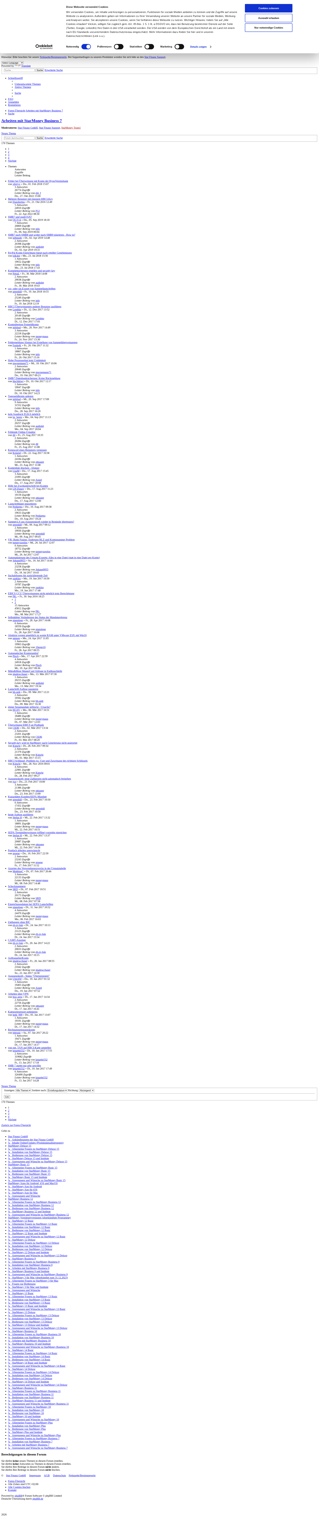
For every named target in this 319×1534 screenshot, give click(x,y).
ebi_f (38, 193)
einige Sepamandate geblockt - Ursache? (29, 707)
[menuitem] (28, 84)
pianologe (18, 620)
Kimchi (16, 745)
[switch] (118, 46)
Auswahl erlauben (268, 18)
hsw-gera (17, 996)
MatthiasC (18, 871)
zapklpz (17, 578)
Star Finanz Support (154, 57)
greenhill (17, 291)
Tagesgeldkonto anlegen (20, 396)
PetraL (16, 273)
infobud (17, 327)
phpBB (18, 1495)
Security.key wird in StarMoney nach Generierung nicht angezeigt (42, 742)
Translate (26, 65)
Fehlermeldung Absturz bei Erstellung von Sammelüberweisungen (42, 342)
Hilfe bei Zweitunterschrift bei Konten (28, 485)
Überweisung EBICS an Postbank (26, 725)
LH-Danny (18, 488)
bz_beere (17, 417)
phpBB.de (37, 1498)
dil (14, 435)
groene (16, 853)
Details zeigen (198, 46)
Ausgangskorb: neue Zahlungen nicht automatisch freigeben (39, 778)
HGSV (16, 710)
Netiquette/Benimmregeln (53, 57)
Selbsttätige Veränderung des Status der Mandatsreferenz (37, 617)
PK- (15, 596)
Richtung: (73, 1090)
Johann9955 (19, 560)
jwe (14, 781)
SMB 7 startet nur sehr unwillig (24, 1065)
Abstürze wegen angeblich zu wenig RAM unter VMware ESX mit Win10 (47, 635)
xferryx (16, 184)
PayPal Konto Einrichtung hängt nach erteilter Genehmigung (40, 252)
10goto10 (41, 647)
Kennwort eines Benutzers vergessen (27, 450)
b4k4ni (16, 255)
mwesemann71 (20, 363)
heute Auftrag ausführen (20, 814)
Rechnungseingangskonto (21, 1029)
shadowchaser (20, 674)
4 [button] (8, 157)
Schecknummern (17, 886)
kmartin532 (19, 1050)
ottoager (40, 462)
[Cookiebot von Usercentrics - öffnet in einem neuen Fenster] (44, 46)
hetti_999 (17, 1014)
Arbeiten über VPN (18, 993)
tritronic (17, 1032)
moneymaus (42, 336)
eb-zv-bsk (18, 925)
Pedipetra (17, 506)
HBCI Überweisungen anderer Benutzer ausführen (34, 306)
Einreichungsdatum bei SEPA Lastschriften (30, 904)
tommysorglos (20, 542)
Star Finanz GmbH (28, 127)
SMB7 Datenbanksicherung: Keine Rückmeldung (34, 378)
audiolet (40, 246)
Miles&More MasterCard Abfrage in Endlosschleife (35, 671)
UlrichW (17, 979)
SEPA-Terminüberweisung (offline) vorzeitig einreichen (37, 832)
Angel (38, 479)
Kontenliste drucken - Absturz (23, 468)
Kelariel (17, 453)
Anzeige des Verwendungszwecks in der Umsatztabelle (37, 868)
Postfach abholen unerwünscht (24, 850)
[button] (12, 160)
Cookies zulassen (269, 8)
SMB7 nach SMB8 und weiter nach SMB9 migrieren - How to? (41, 234)
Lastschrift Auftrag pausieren (23, 689)
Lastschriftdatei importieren (22, 503)
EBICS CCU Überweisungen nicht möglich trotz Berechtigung (41, 593)
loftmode (17, 237)
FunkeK (17, 345)
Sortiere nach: (39, 1090)
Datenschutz (59, 1475)
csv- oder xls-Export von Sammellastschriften (31, 288)
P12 (38, 211)
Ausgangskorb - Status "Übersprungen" (29, 976)
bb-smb (16, 692)
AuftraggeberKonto (18, 958)
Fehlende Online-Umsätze (21, 432)
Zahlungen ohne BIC (19, 922)
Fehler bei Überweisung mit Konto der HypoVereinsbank (38, 181)
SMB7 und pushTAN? (20, 216)
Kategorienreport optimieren (23, 1011)
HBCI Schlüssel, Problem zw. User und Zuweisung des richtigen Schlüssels (48, 760)
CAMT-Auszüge (17, 940)
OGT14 (17, 219)
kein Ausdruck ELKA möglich (24, 414)
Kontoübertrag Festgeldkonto (23, 324)
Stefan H (17, 817)
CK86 (16, 727)
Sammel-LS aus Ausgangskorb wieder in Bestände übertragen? (41, 521)
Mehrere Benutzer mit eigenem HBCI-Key (30, 199)
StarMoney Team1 (71, 127)
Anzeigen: (9, 1090)
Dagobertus (19, 202)
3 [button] (8, 154)
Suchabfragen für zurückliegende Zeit (28, 575)
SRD (15, 889)
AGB (47, 1475)
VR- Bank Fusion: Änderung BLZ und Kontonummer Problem (41, 539)
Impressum (35, 1475)
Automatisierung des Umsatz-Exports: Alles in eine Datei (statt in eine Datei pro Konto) (54, 557)
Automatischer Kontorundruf (23, 653)
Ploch (16, 656)
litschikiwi (18, 381)
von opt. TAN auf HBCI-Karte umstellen (29, 1047)
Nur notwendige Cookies (268, 27)
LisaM (16, 470)
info (38, 228)
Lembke (17, 309)
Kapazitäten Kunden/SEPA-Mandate (27, 796)
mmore (16, 638)
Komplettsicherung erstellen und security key (31, 270)
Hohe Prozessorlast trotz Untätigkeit (27, 360)
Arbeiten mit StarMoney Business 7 (31, 121)
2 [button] (8, 151)
